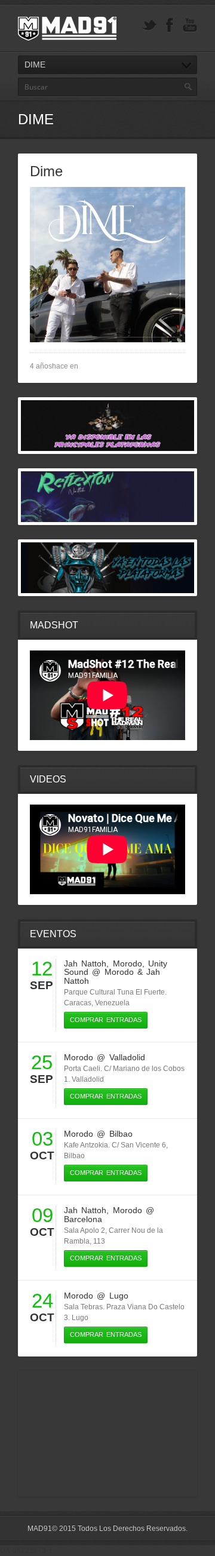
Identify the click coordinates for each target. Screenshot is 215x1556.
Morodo (127, 963)
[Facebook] (169, 25)
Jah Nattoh (85, 963)
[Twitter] (149, 25)
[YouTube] (190, 25)
